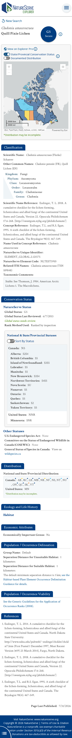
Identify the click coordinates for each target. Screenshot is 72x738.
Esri (65, 130)
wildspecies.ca (13, 454)
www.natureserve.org (46, 719)
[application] (36, 96)
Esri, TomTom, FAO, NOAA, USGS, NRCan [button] (25, 130)
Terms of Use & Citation (55, 723)
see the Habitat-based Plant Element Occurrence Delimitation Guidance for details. (36, 579)
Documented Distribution (26, 58)
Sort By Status (24, 341)
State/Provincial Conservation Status (33, 54)
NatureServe (31, 723)
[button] (9, 67)
